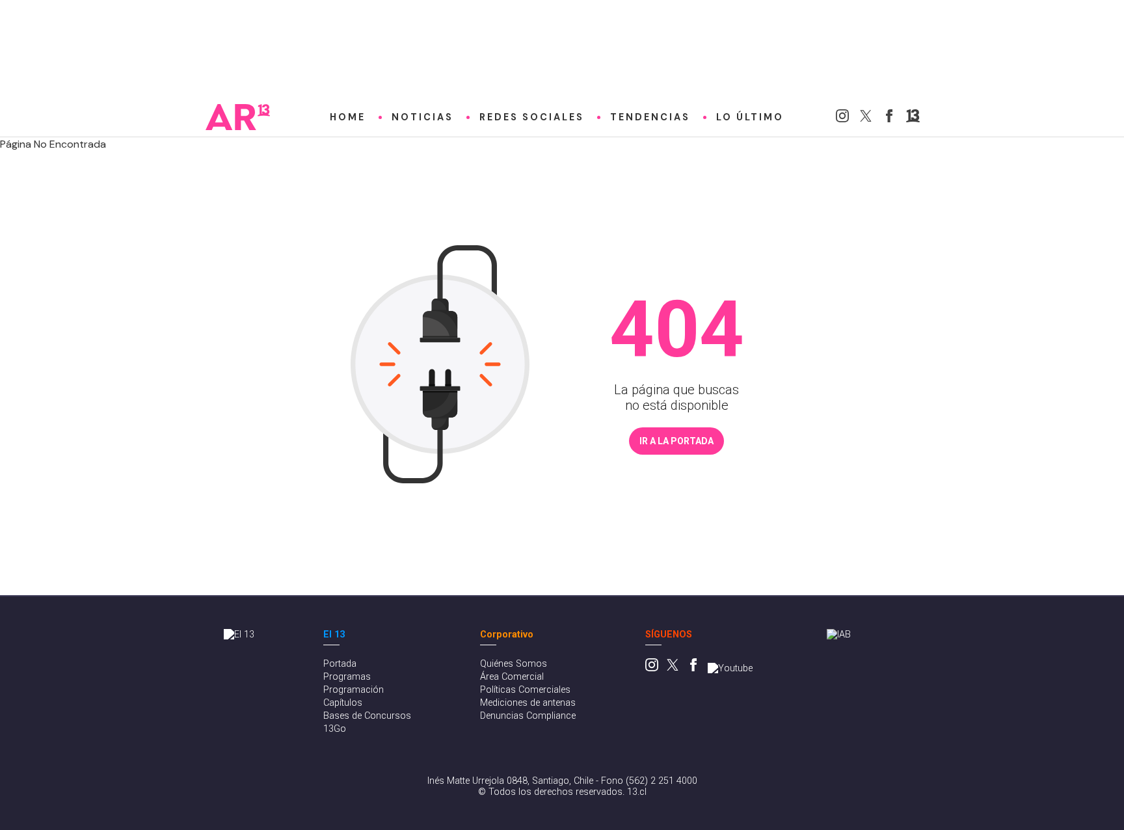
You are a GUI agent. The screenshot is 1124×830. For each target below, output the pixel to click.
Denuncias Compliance (528, 715)
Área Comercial (512, 676)
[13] (913, 119)
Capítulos (342, 702)
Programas (347, 676)
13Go (334, 728)
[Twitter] (865, 119)
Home (348, 117)
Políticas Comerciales (525, 689)
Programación (353, 689)
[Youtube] (730, 668)
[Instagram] (842, 119)
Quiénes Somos (513, 663)
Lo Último (750, 117)
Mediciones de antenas (528, 702)
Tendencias (650, 117)
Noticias (422, 117)
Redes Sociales (531, 117)
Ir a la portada (676, 441)
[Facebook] (889, 119)
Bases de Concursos (367, 715)
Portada (339, 663)
